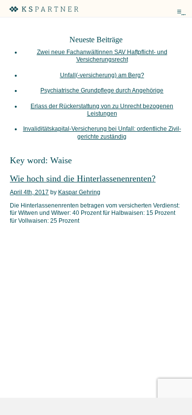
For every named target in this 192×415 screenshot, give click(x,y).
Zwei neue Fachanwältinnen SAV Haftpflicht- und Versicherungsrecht (102, 56)
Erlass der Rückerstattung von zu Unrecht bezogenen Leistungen (102, 110)
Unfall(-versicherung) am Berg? (102, 75)
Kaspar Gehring (79, 192)
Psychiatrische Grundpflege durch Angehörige (101, 90)
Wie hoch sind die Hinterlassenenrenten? (83, 178)
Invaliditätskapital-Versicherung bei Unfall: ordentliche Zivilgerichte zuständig (102, 132)
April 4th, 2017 (29, 192)
